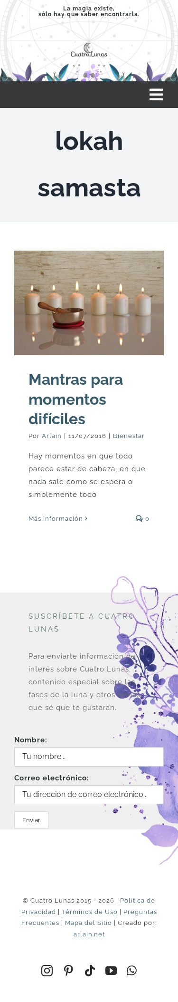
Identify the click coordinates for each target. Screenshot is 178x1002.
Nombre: (30, 740)
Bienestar (129, 435)
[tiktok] (90, 970)
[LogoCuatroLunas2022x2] (89, 43)
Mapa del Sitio (88, 922)
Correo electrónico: (51, 778)
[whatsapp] (132, 970)
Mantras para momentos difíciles (75, 399)
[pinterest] (69, 970)
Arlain (52, 435)
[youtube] (111, 970)
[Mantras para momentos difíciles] (89, 303)
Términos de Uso (90, 911)
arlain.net (89, 934)
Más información (55, 518)
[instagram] (47, 970)
